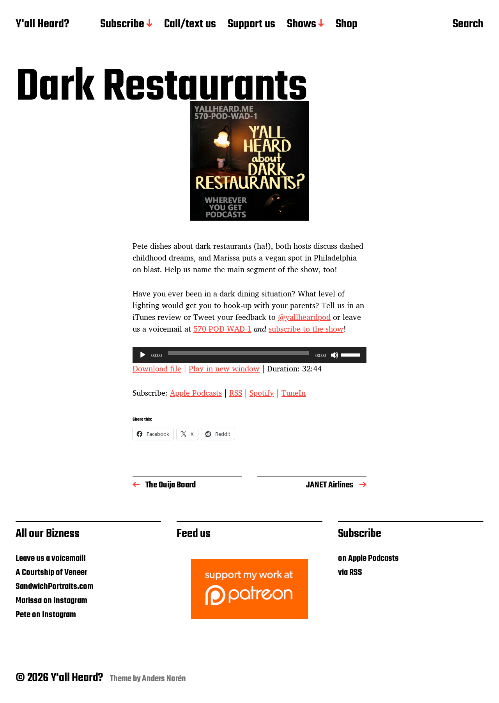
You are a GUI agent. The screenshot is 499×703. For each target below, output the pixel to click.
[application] (249, 355)
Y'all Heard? (42, 24)
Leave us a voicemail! (51, 558)
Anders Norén (164, 678)
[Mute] (334, 355)
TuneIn (293, 392)
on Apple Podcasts (368, 558)
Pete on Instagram (46, 614)
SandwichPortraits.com (55, 586)
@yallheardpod (304, 316)
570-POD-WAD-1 (222, 328)
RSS (235, 392)
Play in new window (224, 368)
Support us (251, 24)
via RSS (350, 572)
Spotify (262, 392)
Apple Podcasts (196, 392)
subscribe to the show (306, 328)
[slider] (352, 354)
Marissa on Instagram (51, 600)
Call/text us (190, 24)
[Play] (143, 355)
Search (468, 24)
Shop (346, 24)
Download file (157, 368)
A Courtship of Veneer (51, 572)
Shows (301, 24)
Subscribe (122, 24)
